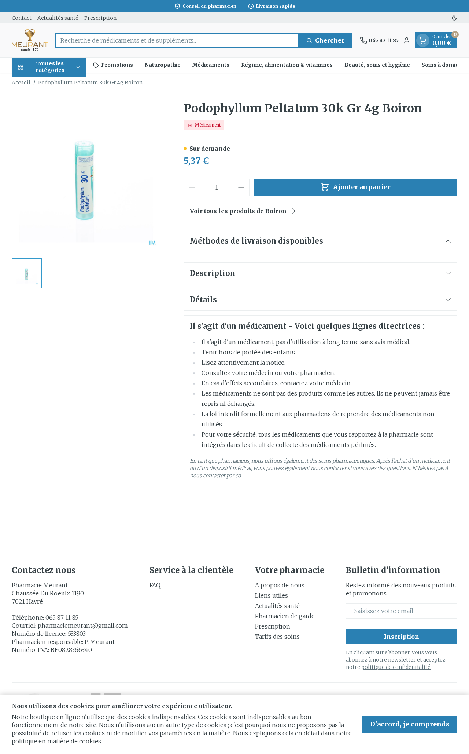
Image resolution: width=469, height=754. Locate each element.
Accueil (21, 82)
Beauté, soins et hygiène (377, 65)
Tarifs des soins (277, 636)
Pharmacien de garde (285, 616)
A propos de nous (279, 585)
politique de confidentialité (396, 667)
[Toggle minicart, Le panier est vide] (422, 40)
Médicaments (210, 65)
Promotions (117, 65)
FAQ (154, 585)
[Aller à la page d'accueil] (30, 40)
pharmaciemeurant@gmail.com (83, 625)
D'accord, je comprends (410, 724)
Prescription (100, 18)
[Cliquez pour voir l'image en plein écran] (86, 175)
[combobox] (177, 40)
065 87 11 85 (61, 617)
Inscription (401, 636)
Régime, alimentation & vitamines (287, 65)
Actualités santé (57, 18)
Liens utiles (271, 595)
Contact (22, 18)
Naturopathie (163, 65)
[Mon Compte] (406, 40)
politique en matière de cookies (56, 741)
